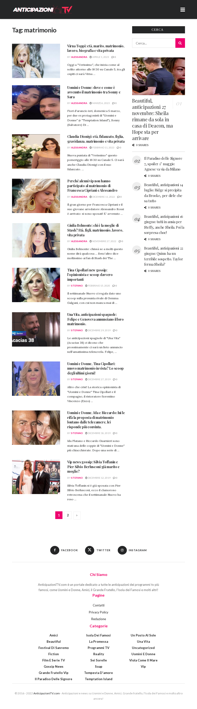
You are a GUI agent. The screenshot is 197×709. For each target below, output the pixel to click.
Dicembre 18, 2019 (99, 433)
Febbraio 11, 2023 (103, 147)
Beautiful (54, 641)
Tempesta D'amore (98, 673)
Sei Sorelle (98, 660)
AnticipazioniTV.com (46, 693)
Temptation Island (98, 679)
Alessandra (79, 56)
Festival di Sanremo (53, 648)
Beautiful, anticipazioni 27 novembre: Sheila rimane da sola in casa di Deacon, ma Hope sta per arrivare (152, 119)
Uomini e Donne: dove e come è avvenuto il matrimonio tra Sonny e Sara (93, 92)
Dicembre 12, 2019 (99, 477)
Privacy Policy (98, 612)
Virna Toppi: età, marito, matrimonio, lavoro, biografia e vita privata (95, 48)
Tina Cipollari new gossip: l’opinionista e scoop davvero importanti (90, 275)
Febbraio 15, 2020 (98, 285)
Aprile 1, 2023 (100, 56)
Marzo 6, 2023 (101, 103)
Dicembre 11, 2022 (103, 196)
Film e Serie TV (53, 660)
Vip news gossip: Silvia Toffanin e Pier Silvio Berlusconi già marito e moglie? (93, 467)
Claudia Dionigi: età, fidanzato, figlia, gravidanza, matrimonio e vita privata (96, 139)
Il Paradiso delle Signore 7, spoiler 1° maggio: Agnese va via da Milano (163, 163)
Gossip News (53, 666)
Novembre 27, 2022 (104, 241)
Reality (98, 654)
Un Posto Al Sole (143, 635)
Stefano (77, 285)
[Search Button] (180, 43)
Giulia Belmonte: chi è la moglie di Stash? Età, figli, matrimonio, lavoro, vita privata (95, 230)
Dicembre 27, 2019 (99, 379)
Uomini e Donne (143, 654)
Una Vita (143, 641)
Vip (143, 666)
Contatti (99, 605)
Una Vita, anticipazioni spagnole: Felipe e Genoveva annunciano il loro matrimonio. (95, 319)
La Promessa (98, 641)
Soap (98, 666)
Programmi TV (98, 648)
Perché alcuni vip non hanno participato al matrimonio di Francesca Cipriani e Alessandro (92, 186)
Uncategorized (143, 648)
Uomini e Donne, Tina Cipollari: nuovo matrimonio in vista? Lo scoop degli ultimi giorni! (95, 368)
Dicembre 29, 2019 (99, 330)
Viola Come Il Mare (143, 660)
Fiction (53, 654)
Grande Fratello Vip (53, 673)
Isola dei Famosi (98, 635)
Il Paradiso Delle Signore (53, 679)
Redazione (98, 619)
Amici (53, 635)
